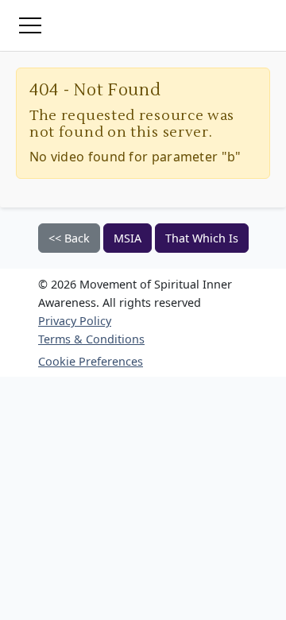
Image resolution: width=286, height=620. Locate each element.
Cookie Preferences (90, 361)
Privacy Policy (74, 320)
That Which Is (201, 238)
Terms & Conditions (91, 339)
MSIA (127, 238)
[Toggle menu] (30, 25)
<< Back (69, 238)
